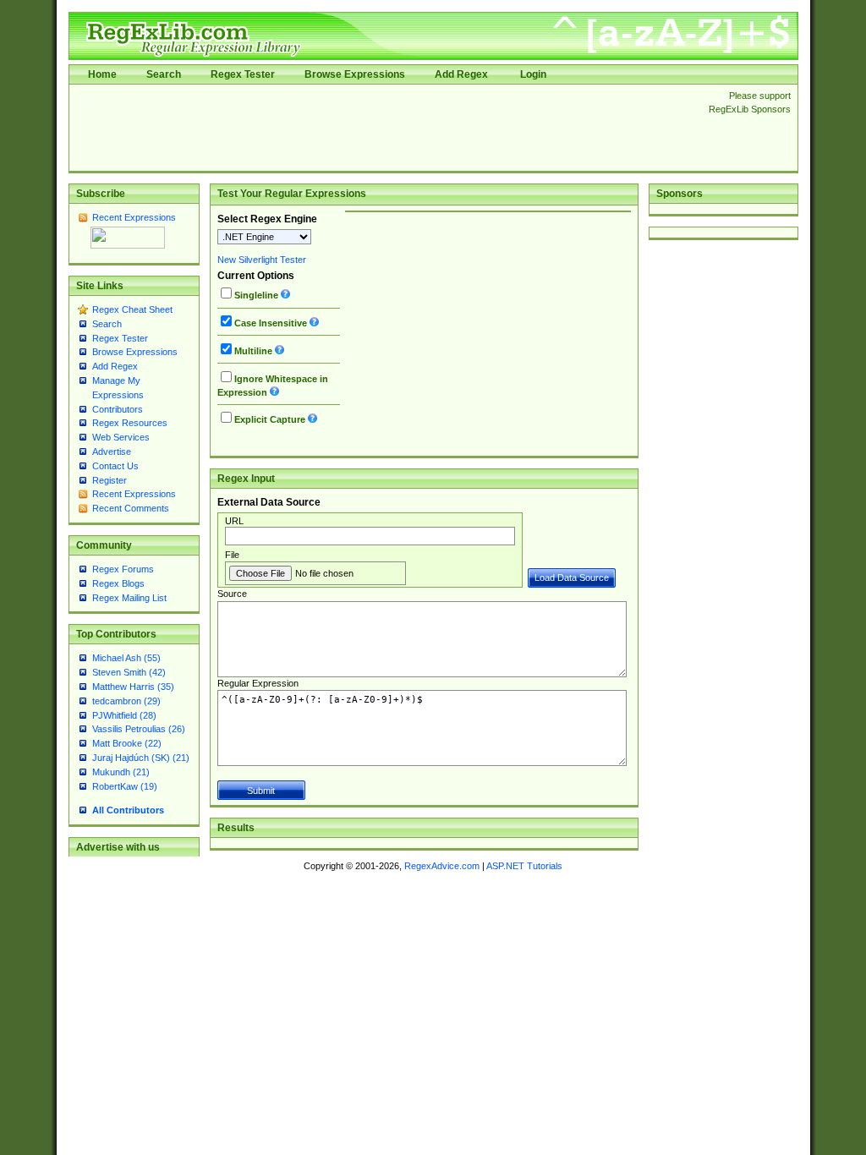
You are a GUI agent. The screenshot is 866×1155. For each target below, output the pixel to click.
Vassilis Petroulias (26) (138, 729)
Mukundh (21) (121, 772)
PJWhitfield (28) (124, 715)
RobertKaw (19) (124, 786)
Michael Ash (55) (126, 658)
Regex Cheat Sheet (132, 309)
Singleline (256, 295)
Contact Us (115, 466)
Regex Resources (129, 423)
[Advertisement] (384, 128)
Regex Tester (243, 74)
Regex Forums (123, 569)
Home (102, 74)
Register (109, 480)
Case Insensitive (270, 323)
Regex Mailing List (129, 598)
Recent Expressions (134, 217)
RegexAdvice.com (442, 866)
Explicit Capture (269, 419)
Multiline (253, 351)
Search (163, 74)
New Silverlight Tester (261, 260)
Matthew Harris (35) (133, 687)
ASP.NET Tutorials (524, 866)
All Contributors (128, 810)
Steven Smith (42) (129, 672)
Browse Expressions (354, 74)
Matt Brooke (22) (127, 743)
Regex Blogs (118, 583)
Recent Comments (130, 508)
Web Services (121, 437)
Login (533, 74)
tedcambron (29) (126, 701)
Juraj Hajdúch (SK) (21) (140, 758)
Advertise (111, 451)
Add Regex (461, 74)
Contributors (117, 409)
